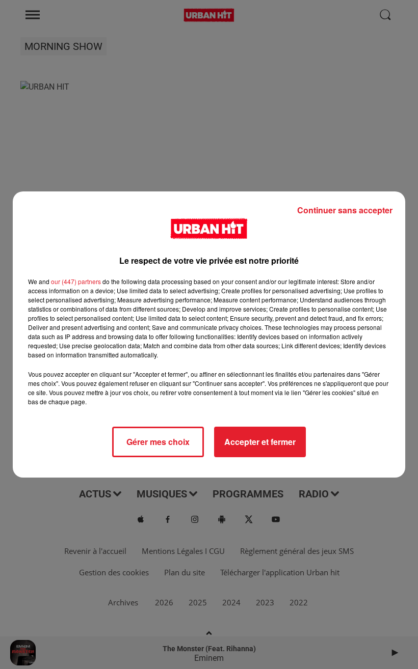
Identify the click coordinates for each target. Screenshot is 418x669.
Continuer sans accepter (345, 210)
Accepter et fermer (260, 442)
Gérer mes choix (158, 442)
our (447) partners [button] (76, 281)
